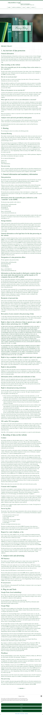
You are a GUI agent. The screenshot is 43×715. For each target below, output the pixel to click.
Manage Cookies (17, 713)
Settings (21, 710)
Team (24, 7)
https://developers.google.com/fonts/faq (9, 601)
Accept (21, 704)
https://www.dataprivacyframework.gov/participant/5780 (12, 650)
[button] (41, 696)
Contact (33, 7)
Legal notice (26, 713)
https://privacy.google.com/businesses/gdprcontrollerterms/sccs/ (16, 636)
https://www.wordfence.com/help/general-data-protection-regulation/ (26, 676)
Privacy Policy (22, 713)
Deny (21, 707)
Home (9, 7)
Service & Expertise (16, 7)
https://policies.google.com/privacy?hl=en (9, 603)
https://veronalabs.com (29, 562)
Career (28, 7)
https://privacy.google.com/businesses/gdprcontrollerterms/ (30, 635)
